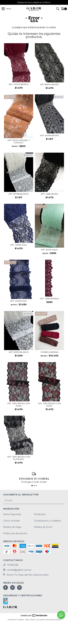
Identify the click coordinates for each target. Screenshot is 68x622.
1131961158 (12, 565)
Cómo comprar (11, 520)
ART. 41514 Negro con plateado (18, 458)
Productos (40, 514)
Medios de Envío (43, 527)
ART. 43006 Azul (18, 301)
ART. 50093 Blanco (19, 352)
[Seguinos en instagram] (12, 587)
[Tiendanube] (34, 616)
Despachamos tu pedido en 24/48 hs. (34, 2)
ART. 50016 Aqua (49, 249)
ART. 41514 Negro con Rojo (49, 404)
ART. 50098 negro (49, 135)
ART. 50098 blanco (19, 194)
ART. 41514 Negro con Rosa (18, 404)
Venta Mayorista (12, 514)
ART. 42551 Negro (49, 194)
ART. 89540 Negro (49, 84)
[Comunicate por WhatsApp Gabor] (61, 615)
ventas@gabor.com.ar (19, 569)
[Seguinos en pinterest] (19, 587)
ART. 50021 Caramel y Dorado (18, 141)
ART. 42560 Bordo (49, 298)
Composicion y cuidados (47, 520)
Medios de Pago (12, 527)
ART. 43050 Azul (18, 245)
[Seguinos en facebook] (5, 587)
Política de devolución (15, 533)
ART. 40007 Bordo (19, 84)
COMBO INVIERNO (49, 352)
